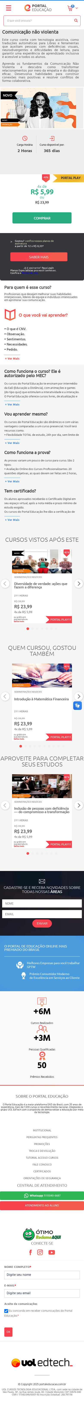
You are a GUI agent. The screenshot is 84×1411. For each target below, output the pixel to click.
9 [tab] (58, 746)
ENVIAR (42, 923)
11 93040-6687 (45, 1196)
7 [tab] (56, 628)
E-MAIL (10, 1285)
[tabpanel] (42, 586)
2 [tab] (32, 628)
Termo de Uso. (30, 273)
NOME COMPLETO (17, 1267)
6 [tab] (51, 628)
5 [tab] (46, 628)
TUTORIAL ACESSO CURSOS (42, 1158)
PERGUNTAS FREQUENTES (42, 1137)
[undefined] (42, 108)
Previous (5, 583)
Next (78, 583)
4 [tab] (42, 628)
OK (8, 1332)
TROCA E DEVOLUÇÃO (42, 1151)
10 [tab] (63, 746)
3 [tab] (37, 628)
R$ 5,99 (42, 191)
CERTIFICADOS (42, 1171)
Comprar (42, 218)
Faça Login (48, 267)
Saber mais (39, 257)
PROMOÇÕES (42, 1144)
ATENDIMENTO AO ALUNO (42, 1205)
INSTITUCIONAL (42, 1130)
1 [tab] (27, 628)
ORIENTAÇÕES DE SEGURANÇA (42, 1178)
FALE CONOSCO (42, 1165)
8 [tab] (54, 746)
